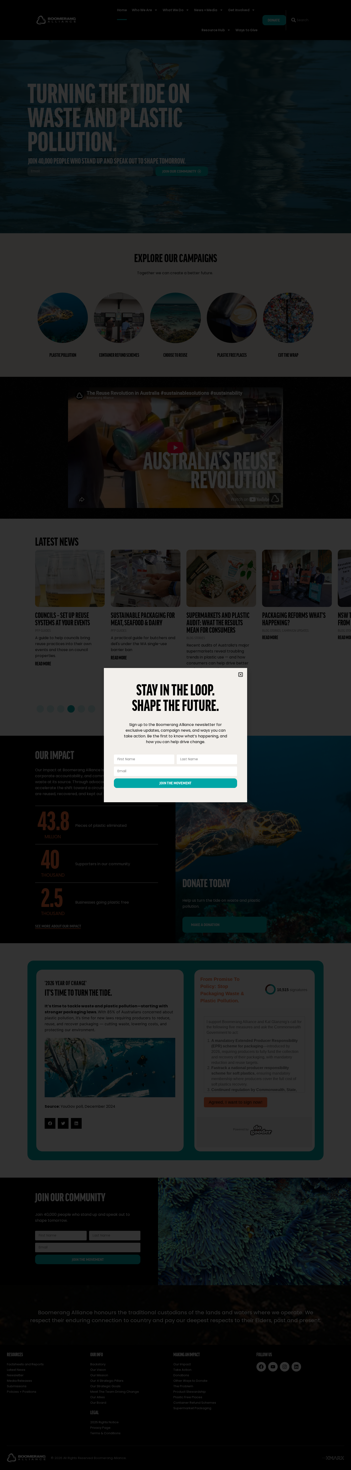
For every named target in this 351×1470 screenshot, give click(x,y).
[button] (240, 674)
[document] (175, 735)
